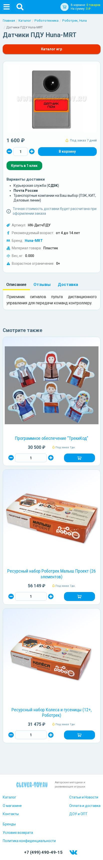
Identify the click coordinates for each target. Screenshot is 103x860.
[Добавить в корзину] (79, 458)
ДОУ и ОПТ (78, 814)
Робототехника (46, 20)
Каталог (24, 20)
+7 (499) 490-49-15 (43, 852)
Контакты (11, 814)
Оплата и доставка (84, 806)
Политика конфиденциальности (29, 841)
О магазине (12, 806)
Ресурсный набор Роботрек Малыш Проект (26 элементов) (51, 573)
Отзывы (42, 284)
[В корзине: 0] (67, 151)
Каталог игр (51, 49)
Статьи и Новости (83, 797)
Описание (16, 284)
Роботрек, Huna (74, 20)
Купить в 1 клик (24, 166)
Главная (9, 20)
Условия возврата (18, 833)
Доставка (68, 284)
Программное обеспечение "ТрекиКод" (51, 438)
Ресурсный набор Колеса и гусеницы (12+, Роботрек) (52, 712)
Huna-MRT (34, 241)
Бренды (9, 824)
